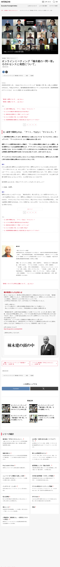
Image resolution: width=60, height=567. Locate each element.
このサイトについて (32, 5)
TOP (2, 10)
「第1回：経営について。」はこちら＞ (13, 99)
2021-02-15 (5, 66)
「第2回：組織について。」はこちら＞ (13, 101)
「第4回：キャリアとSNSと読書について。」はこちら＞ (18, 283)
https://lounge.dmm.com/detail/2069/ (13, 329)
